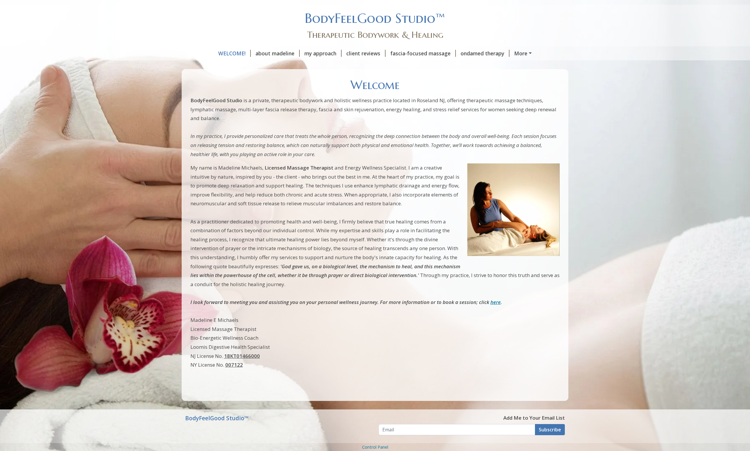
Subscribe (550, 429)
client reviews (363, 53)
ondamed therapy (482, 53)
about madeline (274, 53)
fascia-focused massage (420, 53)
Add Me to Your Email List (534, 417)
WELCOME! (232, 53)
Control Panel (375, 447)
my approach (320, 53)
